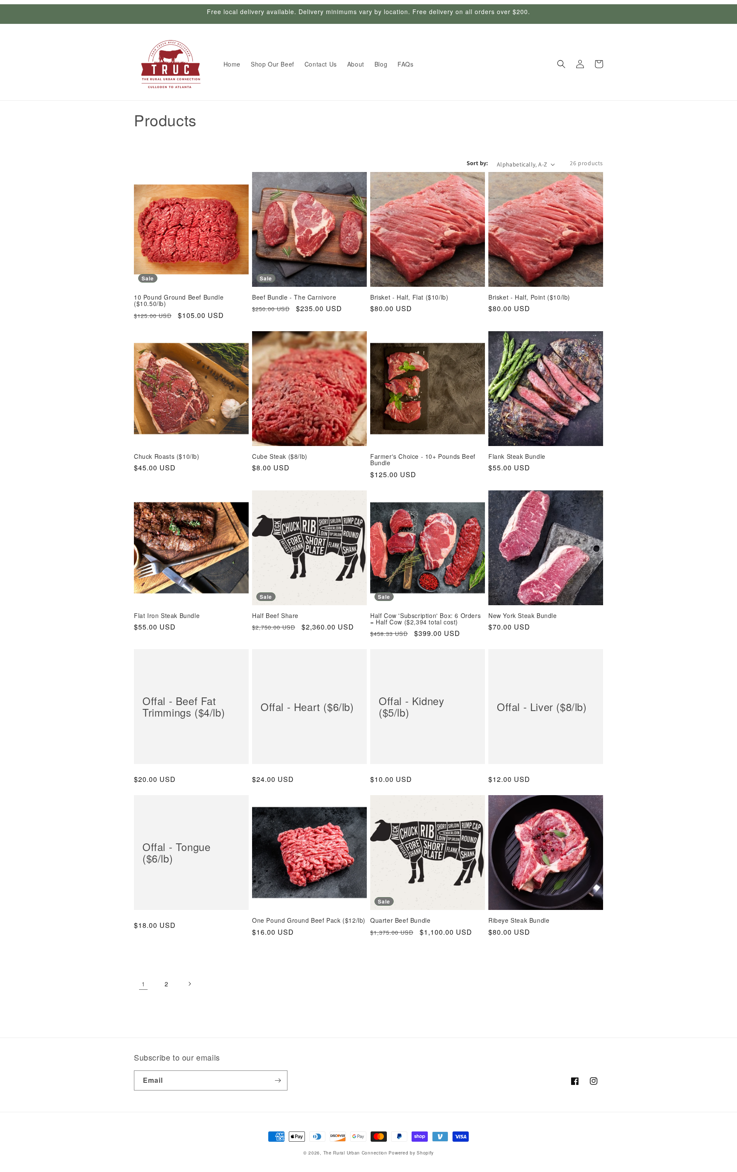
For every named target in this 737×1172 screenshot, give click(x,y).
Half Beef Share (275, 615)
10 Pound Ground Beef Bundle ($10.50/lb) (178, 300)
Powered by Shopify (411, 1152)
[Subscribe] (277, 1080)
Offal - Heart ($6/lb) (307, 706)
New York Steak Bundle (522, 615)
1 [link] (143, 984)
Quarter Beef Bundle (400, 920)
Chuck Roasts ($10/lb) (167, 456)
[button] (561, 64)
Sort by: (477, 163)
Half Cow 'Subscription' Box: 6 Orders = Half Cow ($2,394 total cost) (425, 619)
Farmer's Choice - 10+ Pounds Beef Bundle (423, 459)
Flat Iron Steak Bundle (167, 615)
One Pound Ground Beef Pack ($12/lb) (309, 920)
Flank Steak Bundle (516, 456)
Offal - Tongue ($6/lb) (176, 852)
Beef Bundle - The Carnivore (294, 297)
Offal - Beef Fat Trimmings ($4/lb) (183, 706)
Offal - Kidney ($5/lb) (411, 706)
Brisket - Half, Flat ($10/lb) (409, 297)
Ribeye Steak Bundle (518, 920)
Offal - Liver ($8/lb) (542, 706)
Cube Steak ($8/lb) (280, 456)
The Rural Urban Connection (355, 1152)
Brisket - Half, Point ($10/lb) (529, 297)
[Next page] (189, 983)
